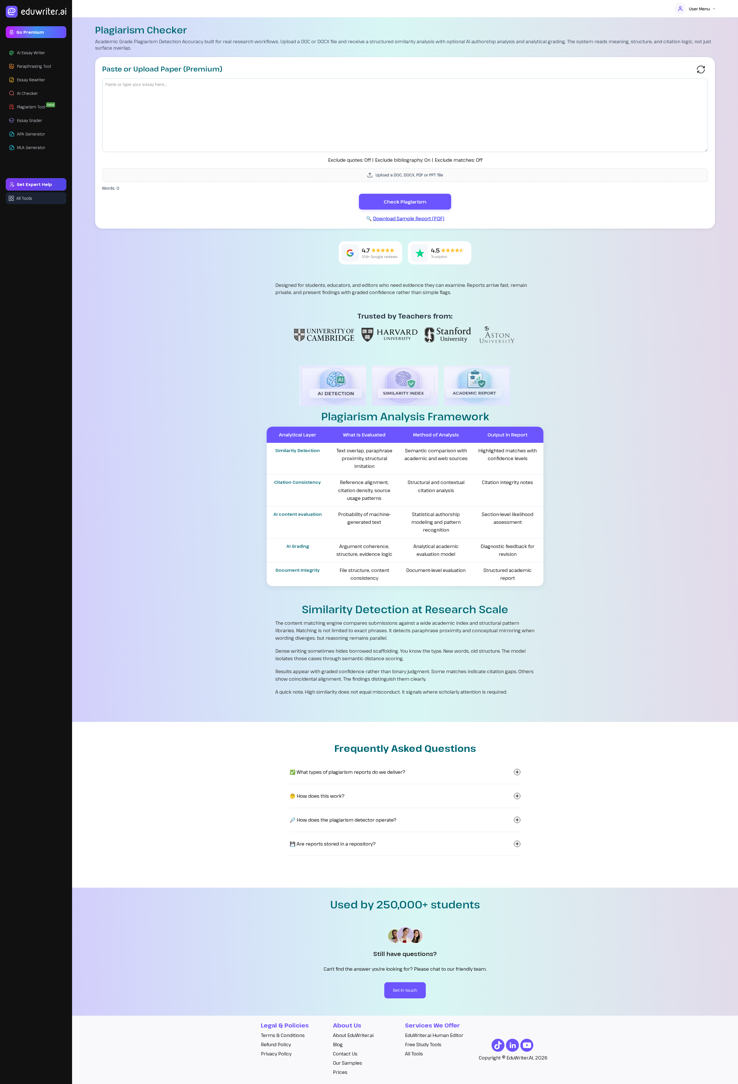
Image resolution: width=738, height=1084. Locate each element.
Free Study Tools (423, 1044)
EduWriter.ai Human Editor (434, 1035)
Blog (338, 1044)
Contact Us (345, 1054)
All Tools (414, 1054)
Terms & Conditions (283, 1035)
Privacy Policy (276, 1054)
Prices (340, 1072)
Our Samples (347, 1063)
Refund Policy (276, 1044)
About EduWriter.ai (353, 1035)
